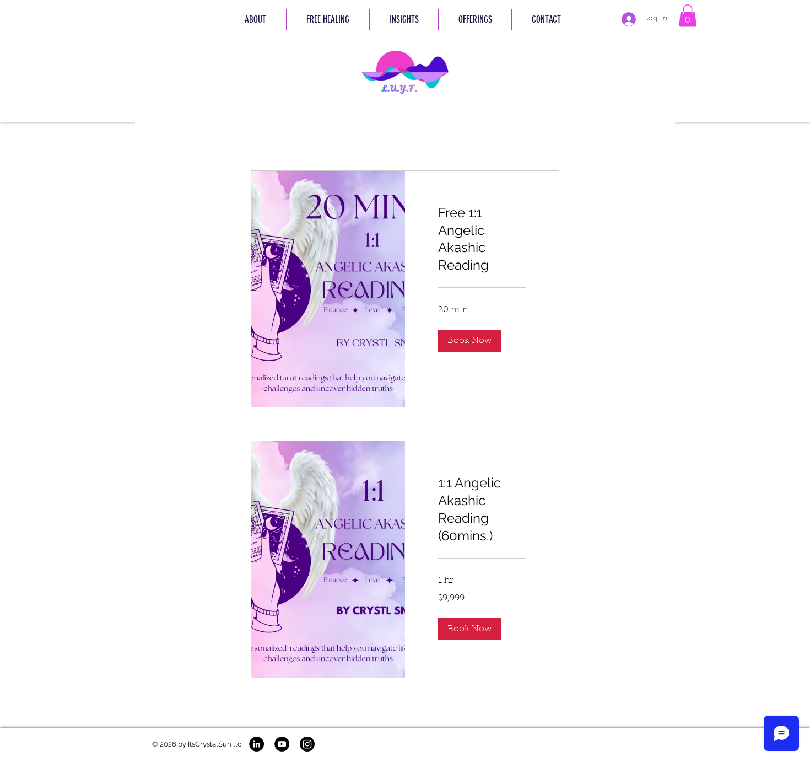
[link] (482, 239)
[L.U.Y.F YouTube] (281, 744)
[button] (327, 19)
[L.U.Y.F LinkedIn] (256, 744)
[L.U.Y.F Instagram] (307, 744)
